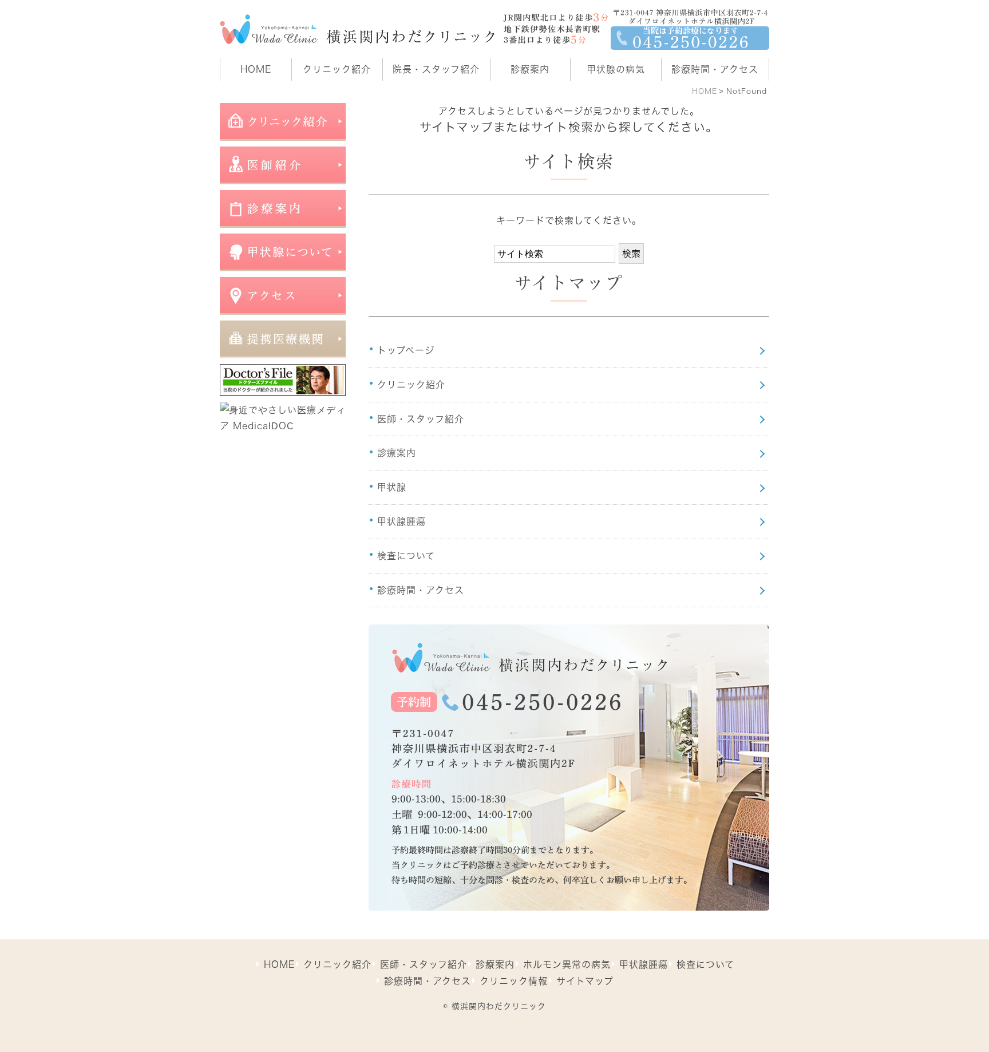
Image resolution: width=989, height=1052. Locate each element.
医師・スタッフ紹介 (420, 419)
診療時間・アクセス (420, 590)
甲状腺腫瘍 (401, 521)
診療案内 (396, 452)
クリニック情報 (514, 981)
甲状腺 (391, 487)
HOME (704, 91)
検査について (406, 555)
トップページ (405, 350)
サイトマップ (585, 981)
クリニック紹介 (411, 384)
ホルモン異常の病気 (567, 964)
